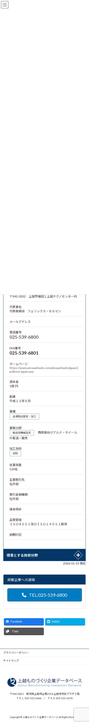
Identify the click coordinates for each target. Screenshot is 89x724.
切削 (15, 453)
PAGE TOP (83, 697)
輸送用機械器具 (22, 432)
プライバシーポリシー (16, 652)
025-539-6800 (24, 337)
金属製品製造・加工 (24, 416)
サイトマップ (11, 660)
